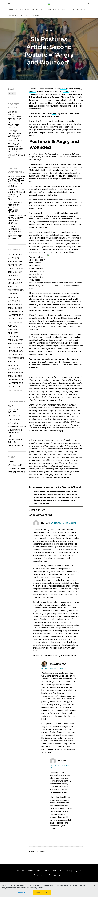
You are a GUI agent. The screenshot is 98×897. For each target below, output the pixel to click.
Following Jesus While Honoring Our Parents (15, 148)
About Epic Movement (19, 10)
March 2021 (14, 258)
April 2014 (13, 297)
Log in (11, 461)
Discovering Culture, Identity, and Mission (15, 235)
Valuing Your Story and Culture (15, 125)
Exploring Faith (78, 10)
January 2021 (15, 261)
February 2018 (15, 268)
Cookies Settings (23, 892)
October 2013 (15, 319)
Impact (66, 91)
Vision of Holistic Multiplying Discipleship (14, 115)
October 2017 (15, 283)
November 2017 (15, 279)
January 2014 (15, 308)
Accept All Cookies (42, 892)
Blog (49, 30)
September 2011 (16, 390)
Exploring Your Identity (16, 156)
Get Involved (38, 10)
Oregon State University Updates (14, 208)
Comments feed (16, 468)
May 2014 (12, 293)
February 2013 (15, 340)
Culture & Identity (13, 411)
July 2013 (12, 326)
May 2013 (12, 329)
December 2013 (15, 311)
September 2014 (16, 290)
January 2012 (15, 376)
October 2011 (14, 387)
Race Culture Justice (15, 440)
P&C (9, 436)
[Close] (94, 885)
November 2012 (15, 351)
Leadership (14, 419)
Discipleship (14, 416)
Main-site (13, 423)
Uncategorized (16, 445)
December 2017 (15, 276)
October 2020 (15, 265)
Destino (63, 88)
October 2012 (15, 354)
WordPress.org (16, 472)
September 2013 (16, 322)
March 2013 (14, 336)
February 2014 (15, 304)
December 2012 (15, 347)
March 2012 (14, 369)
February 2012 (15, 372)
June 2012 (12, 361)
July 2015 (12, 286)
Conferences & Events (57, 10)
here (54, 113)
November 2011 (15, 383)
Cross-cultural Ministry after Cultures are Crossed (16, 182)
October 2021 (15, 254)
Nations (32, 91)
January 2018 (15, 272)
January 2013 (15, 344)
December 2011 (15, 379)
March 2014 (14, 301)
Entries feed (15, 465)
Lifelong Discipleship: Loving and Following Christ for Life (16, 136)
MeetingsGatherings (17, 426)
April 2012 (13, 365)
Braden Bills (15, 176)
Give (87, 4)
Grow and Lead (16, 15)
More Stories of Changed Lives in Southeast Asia (16, 195)
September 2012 (16, 358)
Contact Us (37, 15)
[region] (49, 889)
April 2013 (13, 333)
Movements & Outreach (15, 431)
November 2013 (15, 315)
